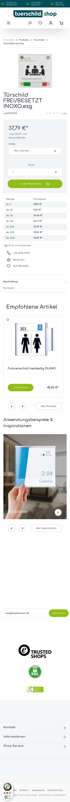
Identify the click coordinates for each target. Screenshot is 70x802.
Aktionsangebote (27, 627)
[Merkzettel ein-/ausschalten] (7, 321)
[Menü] (8, 23)
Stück (31, 165)
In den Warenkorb (31, 184)
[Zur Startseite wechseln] (35, 13)
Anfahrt (24, 790)
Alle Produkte (48, 406)
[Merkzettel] (40, 23)
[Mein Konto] (51, 23)
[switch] (7, 797)
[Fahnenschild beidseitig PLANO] (33, 340)
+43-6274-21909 (21, 253)
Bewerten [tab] (19, 260)
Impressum (38, 790)
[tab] (35, 281)
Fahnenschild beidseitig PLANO (32, 368)
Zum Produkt (20, 387)
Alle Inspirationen (46, 528)
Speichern (59, 613)
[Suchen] (29, 23)
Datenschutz (55, 790)
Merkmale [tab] (8, 287)
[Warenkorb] (61, 23)
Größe (11, 144)
